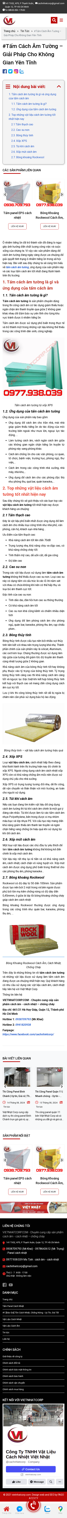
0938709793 (23, 1019)
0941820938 (23, 1024)
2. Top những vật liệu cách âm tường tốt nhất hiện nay (32, 117)
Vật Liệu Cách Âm (11, 1326)
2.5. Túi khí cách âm (22, 146)
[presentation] (5, 194)
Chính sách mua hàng (13, 1389)
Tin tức (6, 1107)
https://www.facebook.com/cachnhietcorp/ (28, 1034)
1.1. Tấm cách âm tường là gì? (29, 103)
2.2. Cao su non (20, 130)
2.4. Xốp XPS (19, 140)
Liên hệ (6, 1339)
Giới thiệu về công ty (12, 1356)
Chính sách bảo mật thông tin (17, 1369)
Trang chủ (9, 31)
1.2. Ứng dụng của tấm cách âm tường (33, 109)
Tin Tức (24, 31)
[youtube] (11, 1284)
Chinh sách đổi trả (11, 1363)
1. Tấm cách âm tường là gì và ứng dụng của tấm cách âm (32, 96)
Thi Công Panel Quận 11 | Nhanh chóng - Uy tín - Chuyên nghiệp (49, 1096)
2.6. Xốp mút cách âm (24, 151)
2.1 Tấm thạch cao (22, 124)
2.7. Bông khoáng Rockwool (27, 157)
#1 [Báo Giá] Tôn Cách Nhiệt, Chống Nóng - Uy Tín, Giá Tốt (31, 1312)
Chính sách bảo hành (13, 1376)
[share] (5, 71)
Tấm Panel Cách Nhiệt (13, 1306)
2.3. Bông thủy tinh (22, 135)
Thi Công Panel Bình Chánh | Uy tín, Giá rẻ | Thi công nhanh (16, 1096)
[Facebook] (5, 1284)
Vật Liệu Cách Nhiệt (12, 1319)
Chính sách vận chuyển (14, 1383)
